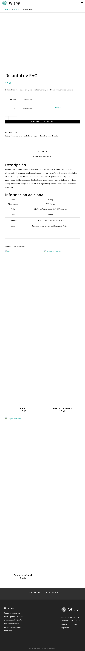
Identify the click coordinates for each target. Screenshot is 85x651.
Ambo (23, 408)
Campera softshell (23, 575)
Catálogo (16, 9)
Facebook (52, 593)
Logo (13, 109)
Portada (8, 9)
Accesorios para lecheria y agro (26, 136)
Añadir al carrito (42, 122)
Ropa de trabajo (53, 136)
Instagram (33, 593)
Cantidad (13, 99)
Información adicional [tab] (42, 157)
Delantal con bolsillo (62, 408)
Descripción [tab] (42, 152)
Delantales (42, 136)
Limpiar (58, 108)
